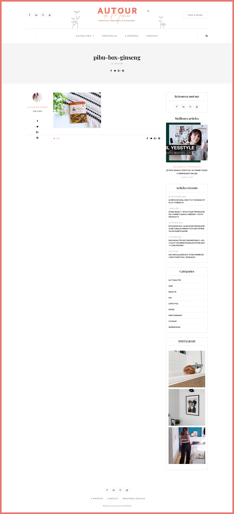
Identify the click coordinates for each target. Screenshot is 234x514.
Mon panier (195, 15)
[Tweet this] (115, 70)
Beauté (182, 167)
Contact (152, 36)
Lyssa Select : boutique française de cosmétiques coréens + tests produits (187, 214)
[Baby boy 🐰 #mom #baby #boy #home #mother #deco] (187, 369)
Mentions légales (134, 498)
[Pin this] (123, 70)
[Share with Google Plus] (119, 70)
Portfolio (109, 36)
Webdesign (174, 327)
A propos (131, 36)
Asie (175, 167)
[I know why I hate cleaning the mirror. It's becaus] (187, 445)
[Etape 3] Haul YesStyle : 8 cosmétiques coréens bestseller (186, 172)
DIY (170, 297)
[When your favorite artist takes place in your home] (187, 407)
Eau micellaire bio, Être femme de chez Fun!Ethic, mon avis (186, 255)
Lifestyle (173, 303)
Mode (171, 309)
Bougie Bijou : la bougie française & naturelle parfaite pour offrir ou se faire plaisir (187, 228)
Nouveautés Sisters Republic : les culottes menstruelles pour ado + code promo (187, 243)
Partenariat (194, 167)
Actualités (83, 36)
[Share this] (111, 70)
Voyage (173, 321)
